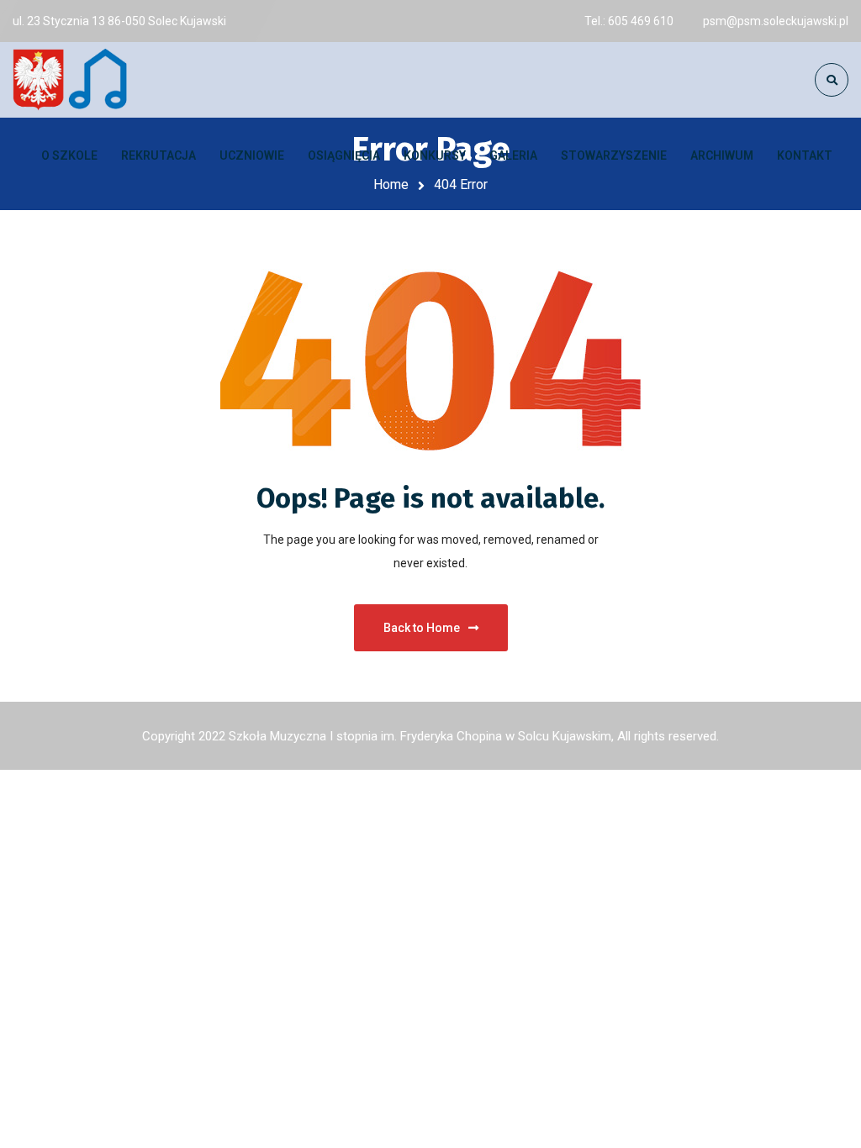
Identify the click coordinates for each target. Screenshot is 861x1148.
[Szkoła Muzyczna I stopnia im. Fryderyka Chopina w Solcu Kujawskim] (71, 80)
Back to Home (421, 628)
